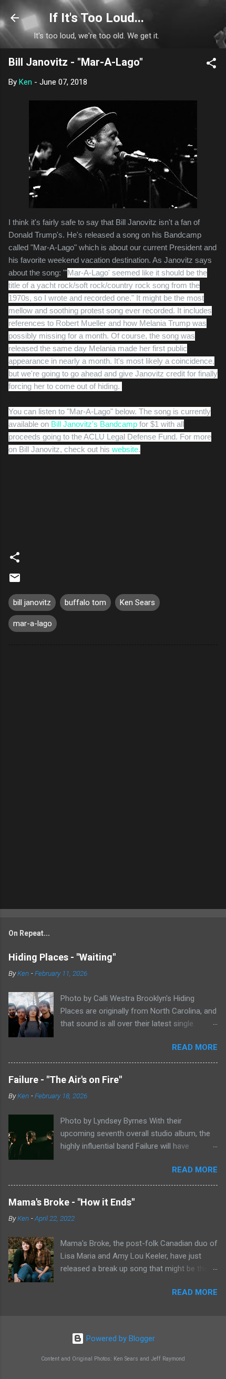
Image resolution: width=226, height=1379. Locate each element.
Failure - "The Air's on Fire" (65, 1079)
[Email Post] (14, 581)
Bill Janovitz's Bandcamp (94, 424)
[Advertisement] (113, 779)
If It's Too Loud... (96, 18)
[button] (211, 65)
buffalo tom (85, 602)
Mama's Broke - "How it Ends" (71, 1202)
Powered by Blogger (119, 1338)
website (125, 449)
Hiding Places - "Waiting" (62, 957)
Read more (195, 1047)
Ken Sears (137, 602)
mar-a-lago (32, 623)
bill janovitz (32, 602)
